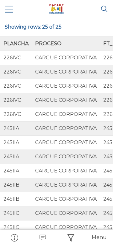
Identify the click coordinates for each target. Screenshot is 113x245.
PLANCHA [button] (16, 43)
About (14, 237)
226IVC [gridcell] (12, 58)
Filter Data (70, 237)
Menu (99, 237)
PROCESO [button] (48, 43)
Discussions (42, 237)
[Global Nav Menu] (8, 8)
